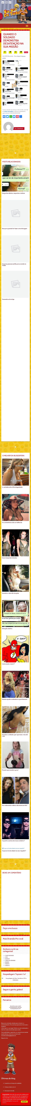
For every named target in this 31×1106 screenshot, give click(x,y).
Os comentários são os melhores (12, 522)
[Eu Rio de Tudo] (15, 12)
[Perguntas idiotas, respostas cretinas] (15, 178)
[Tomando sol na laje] (15, 284)
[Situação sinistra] (15, 613)
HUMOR (7, 958)
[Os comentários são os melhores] (15, 507)
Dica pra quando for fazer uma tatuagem (14, 228)
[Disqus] (15, 898)
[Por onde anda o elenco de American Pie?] (15, 790)
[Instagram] (6, 2)
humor (23, 56)
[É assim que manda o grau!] (15, 755)
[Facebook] (3, 2)
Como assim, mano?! (8, 664)
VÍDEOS (7, 965)
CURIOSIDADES (9, 955)
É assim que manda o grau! (10, 770)
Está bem (24, 1101)
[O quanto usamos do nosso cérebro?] (15, 825)
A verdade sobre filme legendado (12, 487)
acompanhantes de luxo (15, 1007)
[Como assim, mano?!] (15, 648)
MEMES (7, 962)
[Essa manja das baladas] (15, 542)
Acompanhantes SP (15, 1008)
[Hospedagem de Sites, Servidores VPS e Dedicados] (15, 979)
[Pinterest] (10, 2)
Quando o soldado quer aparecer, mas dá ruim (15, 735)
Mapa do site (4, 1038)
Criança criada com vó (10, 1087)
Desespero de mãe (9, 1090)
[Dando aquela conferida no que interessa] (15, 684)
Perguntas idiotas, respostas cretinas (13, 193)
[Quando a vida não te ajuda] (15, 578)
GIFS (6, 957)
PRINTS (7, 963)
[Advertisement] (15, 374)
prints (4, 58)
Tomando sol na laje (8, 299)
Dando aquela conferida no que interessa (14, 699)
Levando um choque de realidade (13, 1083)
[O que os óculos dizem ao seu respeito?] (15, 848)
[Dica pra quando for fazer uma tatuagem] (15, 213)
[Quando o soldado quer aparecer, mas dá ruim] (15, 719)
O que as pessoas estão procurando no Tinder (14, 264)
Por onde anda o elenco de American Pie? (14, 805)
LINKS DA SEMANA (10, 960)
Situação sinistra (7, 628)
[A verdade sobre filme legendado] (15, 472)
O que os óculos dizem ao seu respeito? (14, 851)
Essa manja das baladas (9, 558)
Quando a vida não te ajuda (10, 593)
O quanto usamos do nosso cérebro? (13, 841)
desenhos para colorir (15, 1006)
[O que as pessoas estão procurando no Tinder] (15, 248)
